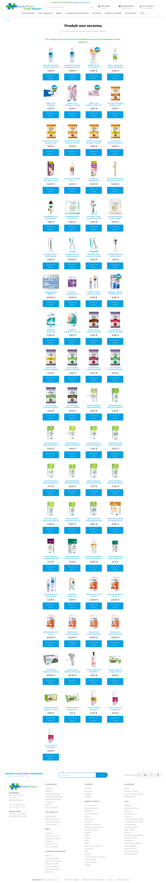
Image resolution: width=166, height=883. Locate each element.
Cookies (110, 880)
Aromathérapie (28, 13)
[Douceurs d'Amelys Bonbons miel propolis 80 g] (115, 93)
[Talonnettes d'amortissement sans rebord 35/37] (72, 622)
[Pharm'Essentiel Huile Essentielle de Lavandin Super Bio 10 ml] (72, 471)
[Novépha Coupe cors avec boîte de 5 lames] (94, 206)
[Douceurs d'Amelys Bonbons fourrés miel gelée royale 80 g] (72, 131)
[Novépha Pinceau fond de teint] (115, 244)
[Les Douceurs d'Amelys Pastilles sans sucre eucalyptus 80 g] (72, 357)
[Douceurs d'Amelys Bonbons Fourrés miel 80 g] (94, 131)
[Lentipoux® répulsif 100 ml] (72, 168)
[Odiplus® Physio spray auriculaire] (94, 282)
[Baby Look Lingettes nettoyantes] (51, 93)
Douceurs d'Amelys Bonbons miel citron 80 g (51, 143)
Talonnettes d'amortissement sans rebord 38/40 (93, 634)
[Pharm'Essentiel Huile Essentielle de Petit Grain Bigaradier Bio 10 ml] (94, 471)
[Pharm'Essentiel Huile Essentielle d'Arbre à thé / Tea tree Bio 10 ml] (94, 395)
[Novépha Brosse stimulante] (72, 206)
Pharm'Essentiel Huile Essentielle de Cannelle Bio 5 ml (51, 445)
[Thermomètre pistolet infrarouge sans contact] (72, 660)
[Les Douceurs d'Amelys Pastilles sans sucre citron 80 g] (51, 357)
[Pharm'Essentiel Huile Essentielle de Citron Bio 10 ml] (72, 433)
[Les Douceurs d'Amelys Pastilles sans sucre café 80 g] (94, 320)
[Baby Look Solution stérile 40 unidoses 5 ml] (94, 93)
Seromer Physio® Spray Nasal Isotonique (51, 596)
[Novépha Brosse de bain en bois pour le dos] (115, 168)
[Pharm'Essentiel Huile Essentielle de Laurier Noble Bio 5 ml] (51, 471)
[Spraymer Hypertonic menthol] (72, 584)
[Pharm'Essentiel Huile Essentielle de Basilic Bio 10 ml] (115, 395)
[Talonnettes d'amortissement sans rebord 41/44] (115, 622)
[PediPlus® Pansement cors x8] (72, 320)
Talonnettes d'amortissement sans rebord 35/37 (72, 634)
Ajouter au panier (51, 77)
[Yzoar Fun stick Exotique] (94, 697)
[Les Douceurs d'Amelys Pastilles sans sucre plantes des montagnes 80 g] (51, 395)
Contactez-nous (122, 880)
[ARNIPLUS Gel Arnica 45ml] (94, 55)
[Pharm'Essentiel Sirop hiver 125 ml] (72, 546)
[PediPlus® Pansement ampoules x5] (51, 320)
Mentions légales (72, 880)
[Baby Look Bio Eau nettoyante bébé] (115, 55)
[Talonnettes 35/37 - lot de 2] (94, 584)
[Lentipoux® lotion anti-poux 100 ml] (51, 168)
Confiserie (96, 13)
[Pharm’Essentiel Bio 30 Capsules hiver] (115, 509)
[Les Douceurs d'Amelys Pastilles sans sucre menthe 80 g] (115, 357)
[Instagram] (151, 775)
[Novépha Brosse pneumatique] (51, 206)
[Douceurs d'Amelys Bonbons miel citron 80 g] (51, 131)
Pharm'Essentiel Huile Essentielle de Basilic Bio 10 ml (115, 407)
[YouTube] (145, 775)
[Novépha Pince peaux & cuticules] (94, 244)
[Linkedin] (158, 775)
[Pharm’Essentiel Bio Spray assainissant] (94, 546)
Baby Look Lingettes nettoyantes (51, 105)
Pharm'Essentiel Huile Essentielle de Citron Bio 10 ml (72, 445)
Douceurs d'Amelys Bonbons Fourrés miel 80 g (94, 143)
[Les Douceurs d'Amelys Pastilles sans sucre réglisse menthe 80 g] (72, 395)
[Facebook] (138, 775)
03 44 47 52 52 (19, 804)
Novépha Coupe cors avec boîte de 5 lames (94, 218)
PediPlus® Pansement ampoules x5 (51, 332)
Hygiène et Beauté (113, 13)
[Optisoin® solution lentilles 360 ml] (115, 282)
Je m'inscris (102, 775)
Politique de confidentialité (93, 880)
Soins (142, 13)
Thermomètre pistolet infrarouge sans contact (72, 672)
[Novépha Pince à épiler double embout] (51, 244)
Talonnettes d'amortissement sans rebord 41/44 (115, 634)
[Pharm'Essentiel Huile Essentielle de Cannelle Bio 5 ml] (51, 433)
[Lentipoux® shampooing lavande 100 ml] (94, 168)
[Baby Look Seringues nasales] (72, 93)
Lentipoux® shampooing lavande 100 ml (93, 181)
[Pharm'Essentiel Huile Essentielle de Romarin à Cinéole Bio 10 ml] (115, 471)
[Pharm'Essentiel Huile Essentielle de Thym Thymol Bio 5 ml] (72, 509)
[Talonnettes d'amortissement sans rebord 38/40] (94, 622)
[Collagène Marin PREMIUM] (51, 282)
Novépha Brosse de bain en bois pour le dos (115, 181)
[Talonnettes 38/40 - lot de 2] (115, 584)
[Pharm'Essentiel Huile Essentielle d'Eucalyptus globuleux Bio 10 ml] (115, 433)
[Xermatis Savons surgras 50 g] (72, 697)
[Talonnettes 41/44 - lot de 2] (51, 622)
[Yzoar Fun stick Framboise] (115, 697)
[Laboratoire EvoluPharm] (23, 6)
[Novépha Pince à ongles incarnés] (72, 244)
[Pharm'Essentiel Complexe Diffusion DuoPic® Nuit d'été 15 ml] (51, 546)
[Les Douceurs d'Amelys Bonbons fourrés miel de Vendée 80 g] (115, 131)
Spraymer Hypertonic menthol (72, 596)
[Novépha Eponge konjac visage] (115, 206)
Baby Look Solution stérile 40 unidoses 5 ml (94, 105)
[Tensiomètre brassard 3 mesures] (51, 660)
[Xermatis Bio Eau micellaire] (94, 660)
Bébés (59, 13)
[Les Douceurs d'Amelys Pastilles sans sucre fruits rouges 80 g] (94, 357)
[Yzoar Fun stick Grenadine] (51, 735)
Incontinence (130, 13)
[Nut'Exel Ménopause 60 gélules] (72, 282)
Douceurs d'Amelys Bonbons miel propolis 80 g (115, 105)
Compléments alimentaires (77, 13)
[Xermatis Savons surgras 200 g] (115, 660)
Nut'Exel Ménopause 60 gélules (72, 294)
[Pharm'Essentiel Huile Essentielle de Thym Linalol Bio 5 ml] (51, 509)
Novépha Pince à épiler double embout (51, 256)
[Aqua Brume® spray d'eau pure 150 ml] (51, 55)
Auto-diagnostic (45, 13)
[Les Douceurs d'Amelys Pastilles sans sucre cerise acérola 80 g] (115, 320)
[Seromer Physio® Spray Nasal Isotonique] (51, 584)
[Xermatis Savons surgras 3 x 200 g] (51, 697)
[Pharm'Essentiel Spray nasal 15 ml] (115, 546)
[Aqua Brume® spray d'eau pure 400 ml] (72, 55)
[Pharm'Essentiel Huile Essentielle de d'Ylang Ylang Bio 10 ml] (94, 509)
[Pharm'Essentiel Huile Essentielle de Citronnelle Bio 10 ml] (94, 433)
